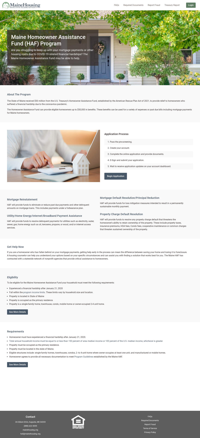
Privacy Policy (150, 432)
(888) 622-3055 (30, 426)
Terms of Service (150, 428)
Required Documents (150, 420)
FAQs (150, 416)
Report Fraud (150, 424)
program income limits (34, 292)
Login (191, 5)
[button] (8, 47)
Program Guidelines (83, 356)
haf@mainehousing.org (30, 434)
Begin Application (115, 176)
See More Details (17, 312)
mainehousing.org (30, 430)
